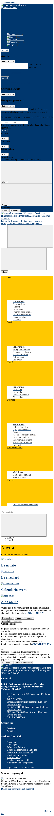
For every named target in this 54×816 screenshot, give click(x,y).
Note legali (12, 744)
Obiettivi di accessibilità (18, 755)
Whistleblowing (14, 757)
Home (10, 538)
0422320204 (16, 699)
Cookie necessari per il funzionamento (18, 652)
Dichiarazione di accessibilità (20, 752)
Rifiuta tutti (24, 618)
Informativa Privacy (16, 747)
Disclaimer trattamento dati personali (17, 789)
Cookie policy (13, 742)
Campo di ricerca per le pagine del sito (18, 509)
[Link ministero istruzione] (14, 5)
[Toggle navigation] (24, 259)
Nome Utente (34, 64)
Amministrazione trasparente (20, 762)
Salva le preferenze (23, 662)
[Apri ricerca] (30, 236)
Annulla (5, 210)
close (4, 272)
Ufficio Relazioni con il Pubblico (22, 750)
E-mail (31, 109)
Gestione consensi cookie (18, 760)
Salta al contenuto (9, 2)
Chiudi (4, 138)
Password (32, 67)
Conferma (15, 210)
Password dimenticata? (11, 73)
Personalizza (7, 618)
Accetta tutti (11, 621)
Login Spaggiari (23, 120)
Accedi (5, 50)
